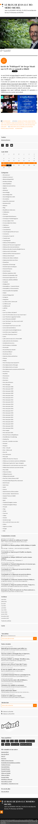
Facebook (5, 282)
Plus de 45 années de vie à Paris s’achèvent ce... (22, 590)
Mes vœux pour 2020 (8, 432)
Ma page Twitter (5, 777)
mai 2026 (3, 605)
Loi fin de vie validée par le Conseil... (18, 540)
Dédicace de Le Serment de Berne (11, 247)
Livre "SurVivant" (7, 323)
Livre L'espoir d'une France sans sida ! (12, 325)
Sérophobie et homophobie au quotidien (10, 762)
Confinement (6, 227)
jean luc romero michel (26, 744)
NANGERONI (4, 545)
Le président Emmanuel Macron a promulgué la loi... (16, 674)
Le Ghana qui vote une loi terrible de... (21, 569)
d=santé (3, 128)
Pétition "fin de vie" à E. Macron (10, 458)
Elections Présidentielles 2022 (10, 275)
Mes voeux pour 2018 (8, 413)
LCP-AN (11, 77)
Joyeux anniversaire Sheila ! (9, 690)
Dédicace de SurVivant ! (8, 255)
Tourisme (5, 513)
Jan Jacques (4, 590)
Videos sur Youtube (5, 773)
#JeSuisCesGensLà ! (8, 177)
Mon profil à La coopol (6, 781)
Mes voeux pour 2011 (8, 397)
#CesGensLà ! (6, 175)
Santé (5, 126)
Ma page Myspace (5, 769)
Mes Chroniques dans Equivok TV (11, 362)
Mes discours (6, 371)
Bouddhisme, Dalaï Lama (9, 210)
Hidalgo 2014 (6, 284)
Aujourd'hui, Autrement (8, 201)
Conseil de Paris (7, 229)
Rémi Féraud (6, 482)
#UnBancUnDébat (7, 181)
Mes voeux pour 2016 (8, 408)
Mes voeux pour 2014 (8, 404)
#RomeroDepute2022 (8, 179)
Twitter (4, 515)
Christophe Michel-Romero (9, 216)
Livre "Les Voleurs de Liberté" (10, 312)
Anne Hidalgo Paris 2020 (9, 196)
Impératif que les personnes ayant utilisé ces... (14, 648)
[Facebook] (2, 145)
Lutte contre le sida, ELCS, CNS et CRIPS (12, 338)
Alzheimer (5, 190)
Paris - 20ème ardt (7, 450)
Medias (20, 124)
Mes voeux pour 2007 (8, 389)
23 (3, 165)
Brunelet (3, 540)
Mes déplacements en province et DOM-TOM (14, 369)
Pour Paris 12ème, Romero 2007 (11, 478)
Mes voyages (6, 430)
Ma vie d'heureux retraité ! (9, 349)
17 (8, 163)
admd (6, 128)
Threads (5, 506)
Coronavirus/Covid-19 (8, 236)
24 (9, 165)
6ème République (7, 183)
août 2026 (3, 599)
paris (8, 741)
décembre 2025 (5, 616)
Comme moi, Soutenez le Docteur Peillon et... (23, 579)
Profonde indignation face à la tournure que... (23, 564)
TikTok (4, 511)
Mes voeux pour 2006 (8, 386)
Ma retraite (5, 347)
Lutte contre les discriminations (10, 341)
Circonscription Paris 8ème (9, 223)
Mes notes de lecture (8, 382)
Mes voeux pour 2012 (8, 400)
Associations (6, 199)
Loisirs (4, 336)
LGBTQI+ (5, 308)
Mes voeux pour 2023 (8, 421)
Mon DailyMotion (5, 767)
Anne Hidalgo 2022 (7, 194)
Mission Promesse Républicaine (10, 434)
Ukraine (5, 517)
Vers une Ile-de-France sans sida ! (11, 522)
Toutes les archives (6, 621)
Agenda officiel (4, 752)
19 (18, 163)
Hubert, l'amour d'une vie (7, 760)
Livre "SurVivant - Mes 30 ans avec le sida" (13, 321)
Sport (4, 500)
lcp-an (26, 126)
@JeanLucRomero (5, 140)
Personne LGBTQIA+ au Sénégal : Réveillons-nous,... (15, 659)
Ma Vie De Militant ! (7, 351)
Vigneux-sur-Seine (7, 526)
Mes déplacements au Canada (10, 367)
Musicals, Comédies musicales (10, 441)
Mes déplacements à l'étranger (10, 365)
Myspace (5, 445)
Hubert (4, 292)
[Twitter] (7, 145)
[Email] (11, 145)
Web (4, 530)
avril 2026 (3, 608)
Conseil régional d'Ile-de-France (11, 231)
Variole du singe (7, 520)
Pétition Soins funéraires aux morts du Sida (13, 467)
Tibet (4, 509)
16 (3, 163)
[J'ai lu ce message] (36, 820)
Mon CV (3, 756)
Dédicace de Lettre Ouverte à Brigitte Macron (14, 249)
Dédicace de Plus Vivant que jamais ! (12, 253)
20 (24, 163)
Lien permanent (6, 121)
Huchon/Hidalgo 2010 (8, 295)
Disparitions (6, 262)
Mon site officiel (5, 754)
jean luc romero (15, 744)
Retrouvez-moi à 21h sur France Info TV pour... (14, 664)
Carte (3, 626)
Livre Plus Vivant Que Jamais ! (10, 334)
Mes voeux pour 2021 (8, 417)
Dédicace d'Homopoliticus (9, 242)
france (3, 741)
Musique (5, 443)
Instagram (5, 297)
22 (34, 163)
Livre (4, 310)
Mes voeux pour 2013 (8, 402)
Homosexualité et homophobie (10, 290)
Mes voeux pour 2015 (8, 406)
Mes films (5, 373)
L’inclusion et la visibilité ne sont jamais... (13, 685)
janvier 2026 (4, 614)
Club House (6, 225)
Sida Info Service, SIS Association (10, 491)
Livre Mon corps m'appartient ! (10, 332)
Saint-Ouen (5, 485)
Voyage (5, 528)
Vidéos (4, 524)
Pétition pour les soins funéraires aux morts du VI (14, 465)
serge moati (13, 126)
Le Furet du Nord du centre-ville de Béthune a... (14, 680)
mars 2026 (3, 610)
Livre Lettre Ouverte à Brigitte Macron (12, 330)
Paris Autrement (7, 454)
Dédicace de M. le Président (9, 251)
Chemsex (5, 214)
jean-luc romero (20, 126)
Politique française (7, 474)
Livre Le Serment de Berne (9, 327)
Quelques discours (5, 764)
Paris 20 (5, 452)
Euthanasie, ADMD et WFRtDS (28, 121)
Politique (7, 744)
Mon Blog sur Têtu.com (6, 779)
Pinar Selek (5, 469)
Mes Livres (25, 124)
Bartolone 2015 (7, 203)
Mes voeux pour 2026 (8, 428)
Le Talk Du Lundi (7, 303)
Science (5, 489)
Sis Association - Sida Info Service (11, 493)
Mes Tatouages (6, 384)
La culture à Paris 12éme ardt (10, 301)
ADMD (28, 86)
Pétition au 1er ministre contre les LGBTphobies (14, 461)
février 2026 (4, 612)
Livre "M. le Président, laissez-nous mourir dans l (12, 122)
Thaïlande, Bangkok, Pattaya (10, 504)
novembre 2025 (5, 618)
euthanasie (11, 128)
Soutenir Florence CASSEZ (9, 496)
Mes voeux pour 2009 (8, 393)
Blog (4, 207)
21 (29, 163)
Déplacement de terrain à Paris (10, 260)
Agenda (19, 121)
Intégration (5, 299)
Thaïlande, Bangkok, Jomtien (10, 502)
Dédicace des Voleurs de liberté (10, 258)
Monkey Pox (6, 439)
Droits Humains (7, 271)
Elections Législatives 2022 (9, 273)
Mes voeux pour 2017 (8, 410)
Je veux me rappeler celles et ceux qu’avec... (13, 669)
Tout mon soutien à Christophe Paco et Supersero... (15, 653)
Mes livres (3, 758)
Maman (5, 358)
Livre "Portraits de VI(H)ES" (9, 319)
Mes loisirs (5, 380)
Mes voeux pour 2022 (8, 419)
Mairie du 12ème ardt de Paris (10, 356)
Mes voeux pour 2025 (8, 426)
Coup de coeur (6, 238)
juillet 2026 (4, 601)
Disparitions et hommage (9, 264)
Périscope (5, 456)
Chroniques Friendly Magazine (10, 218)
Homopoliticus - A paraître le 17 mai (9, 783)
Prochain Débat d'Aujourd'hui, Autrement (13, 480)
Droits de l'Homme (7, 268)
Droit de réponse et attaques (10, 266)
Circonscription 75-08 (8, 220)
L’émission (4, 90)
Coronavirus (6, 234)
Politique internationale (8, 476)
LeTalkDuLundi (6, 306)
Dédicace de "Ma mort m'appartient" (12, 245)
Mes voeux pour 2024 (8, 423)
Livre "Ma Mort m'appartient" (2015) (11, 317)
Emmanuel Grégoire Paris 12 (10, 277)
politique (30, 126)
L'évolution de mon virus (13, 124)
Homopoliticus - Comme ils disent (11, 286)
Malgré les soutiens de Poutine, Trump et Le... (23, 584)
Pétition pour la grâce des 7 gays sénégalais (13, 463)
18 (13, 163)
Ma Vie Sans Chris (7, 354)
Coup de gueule (7, 240)
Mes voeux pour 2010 (8, 395)
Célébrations (6, 212)
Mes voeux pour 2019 (8, 415)
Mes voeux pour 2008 (8, 391)
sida (3, 744)
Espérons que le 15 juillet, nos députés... (21, 552)
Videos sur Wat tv (5, 775)
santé (12, 741)
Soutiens (5, 498)
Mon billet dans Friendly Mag (10, 437)
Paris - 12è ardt (6, 447)
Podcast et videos (7, 472)
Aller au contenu (5, 1)
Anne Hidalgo (6, 192)
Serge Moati (15, 75)
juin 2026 (3, 603)
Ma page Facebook (5, 771)
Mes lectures (6, 375)
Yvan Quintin (4, 552)
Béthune (5, 205)
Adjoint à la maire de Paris (9, 186)
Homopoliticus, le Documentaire (11, 288)
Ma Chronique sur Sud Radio (10, 345)
